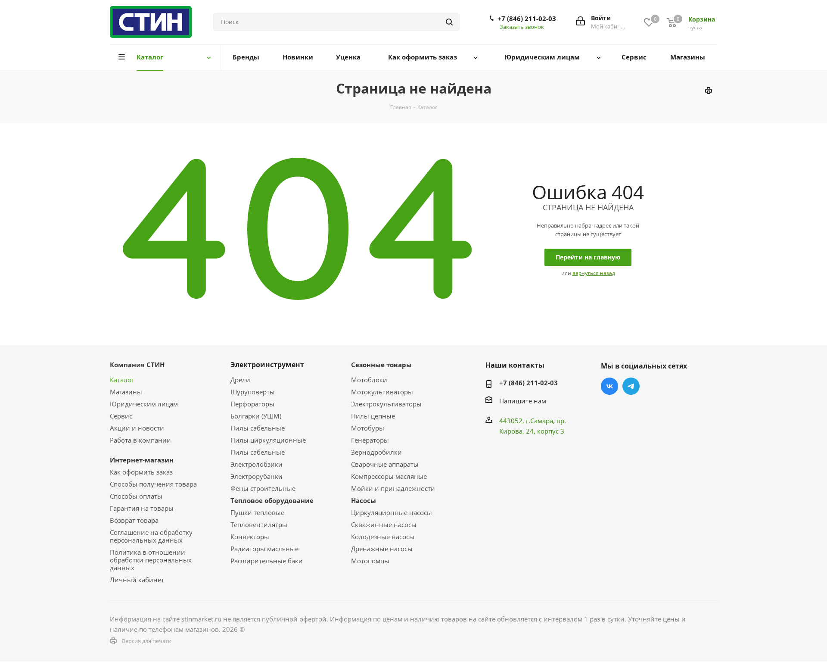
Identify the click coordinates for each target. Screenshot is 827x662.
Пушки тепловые (257, 512)
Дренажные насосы (382, 548)
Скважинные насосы (384, 524)
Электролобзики (256, 464)
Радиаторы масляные (264, 548)
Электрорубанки (256, 476)
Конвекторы (249, 536)
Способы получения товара (153, 484)
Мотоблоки (369, 379)
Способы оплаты (136, 496)
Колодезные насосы (382, 536)
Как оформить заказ (141, 472)
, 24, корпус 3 (543, 431)
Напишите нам (522, 401)
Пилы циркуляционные (268, 440)
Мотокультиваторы (382, 391)
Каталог (122, 379)
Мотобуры (367, 428)
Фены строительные (262, 488)
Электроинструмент (267, 364)
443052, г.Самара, (528, 420)
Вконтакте (609, 386)
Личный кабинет (137, 579)
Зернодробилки (376, 452)
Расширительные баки (266, 560)
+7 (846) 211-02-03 (526, 18)
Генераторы (370, 440)
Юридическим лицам (144, 404)
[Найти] (449, 22)
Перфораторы (252, 404)
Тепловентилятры (258, 524)
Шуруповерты (252, 391)
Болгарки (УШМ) (255, 416)
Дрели (240, 379)
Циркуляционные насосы (391, 512)
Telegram (631, 386)
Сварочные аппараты (385, 464)
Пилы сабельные (257, 428)
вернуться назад (593, 273)
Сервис (121, 416)
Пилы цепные (373, 416)
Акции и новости (137, 428)
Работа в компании (140, 440)
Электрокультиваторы (386, 404)
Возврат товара (134, 520)
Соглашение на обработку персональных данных (151, 536)
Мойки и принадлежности (393, 488)
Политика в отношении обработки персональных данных (151, 560)
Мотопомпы (370, 560)
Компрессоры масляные (389, 476)
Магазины (126, 391)
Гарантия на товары (142, 508)
